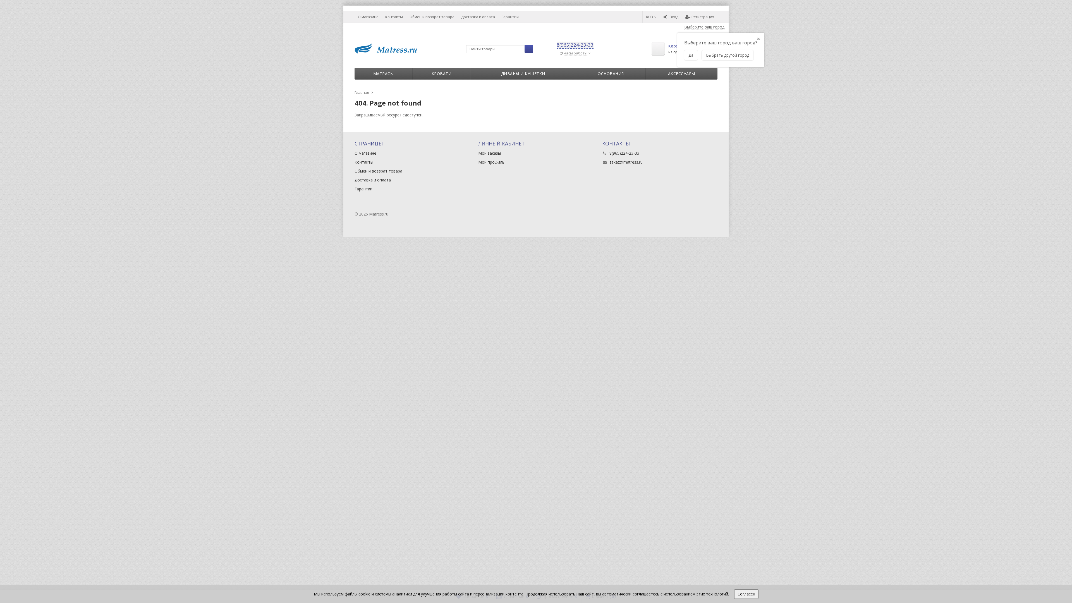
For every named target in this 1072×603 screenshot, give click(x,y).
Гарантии (510, 16)
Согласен (746, 594)
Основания (611, 73)
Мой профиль (491, 162)
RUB (650, 16)
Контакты (394, 16)
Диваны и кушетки (523, 73)
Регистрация (702, 16)
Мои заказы (489, 153)
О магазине (368, 16)
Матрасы (383, 73)
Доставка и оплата (478, 16)
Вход (674, 16)
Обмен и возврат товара (432, 16)
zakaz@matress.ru (626, 162)
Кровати (442, 73)
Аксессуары (681, 73)
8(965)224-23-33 (575, 45)
